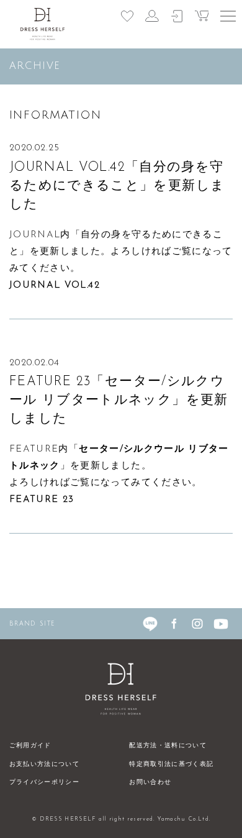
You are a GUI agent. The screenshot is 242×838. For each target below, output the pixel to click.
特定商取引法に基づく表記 (171, 764)
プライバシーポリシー (44, 782)
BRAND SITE (32, 623)
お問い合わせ (150, 782)
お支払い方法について (44, 764)
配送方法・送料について (168, 745)
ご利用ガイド (30, 745)
